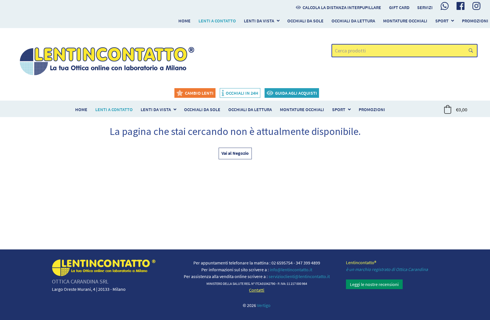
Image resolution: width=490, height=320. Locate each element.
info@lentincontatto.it (291, 269)
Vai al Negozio (235, 153)
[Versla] (107, 60)
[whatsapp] (445, 6)
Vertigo (264, 305)
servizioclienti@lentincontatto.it (299, 276)
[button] (456, 109)
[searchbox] (404, 50)
